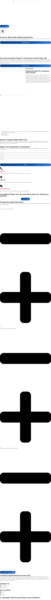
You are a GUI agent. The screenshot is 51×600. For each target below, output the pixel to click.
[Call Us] (1, 168)
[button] (1, 133)
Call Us (2, 171)
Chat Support (5, 189)
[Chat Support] (1, 186)
